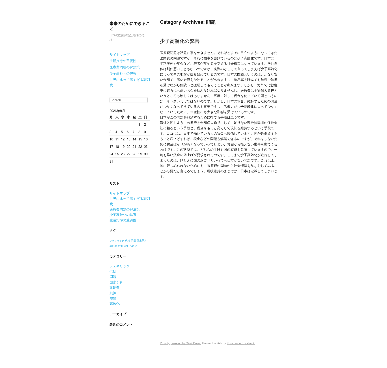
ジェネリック (117, 240)
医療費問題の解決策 (125, 67)
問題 (133, 240)
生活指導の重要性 (123, 60)
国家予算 (142, 240)
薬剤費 (113, 245)
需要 (126, 245)
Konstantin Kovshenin (241, 343)
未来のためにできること (130, 25)
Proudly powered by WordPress (180, 343)
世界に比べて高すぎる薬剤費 (130, 82)
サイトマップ (120, 54)
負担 (120, 245)
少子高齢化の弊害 (123, 73)
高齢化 (133, 245)
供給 (127, 240)
